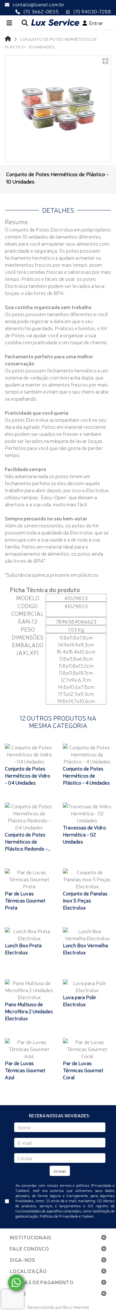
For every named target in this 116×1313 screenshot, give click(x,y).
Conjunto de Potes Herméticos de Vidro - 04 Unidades (27, 775)
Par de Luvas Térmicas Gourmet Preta (25, 900)
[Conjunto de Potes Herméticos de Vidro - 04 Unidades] (29, 754)
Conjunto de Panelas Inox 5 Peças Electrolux (85, 900)
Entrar (95, 22)
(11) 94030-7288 (92, 11)
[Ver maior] (105, 61)
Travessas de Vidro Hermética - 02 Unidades (84, 834)
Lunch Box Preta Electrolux (23, 949)
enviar (59, 1171)
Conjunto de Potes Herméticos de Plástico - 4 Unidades (86, 775)
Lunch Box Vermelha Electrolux (85, 949)
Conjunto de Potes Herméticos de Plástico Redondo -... (27, 841)
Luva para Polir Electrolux (79, 1000)
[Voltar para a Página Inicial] (8, 38)
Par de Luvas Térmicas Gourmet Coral (83, 1070)
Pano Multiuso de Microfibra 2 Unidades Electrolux (29, 1011)
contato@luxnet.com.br (38, 4)
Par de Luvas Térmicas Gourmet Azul (25, 1070)
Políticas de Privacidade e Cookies (67, 1216)
